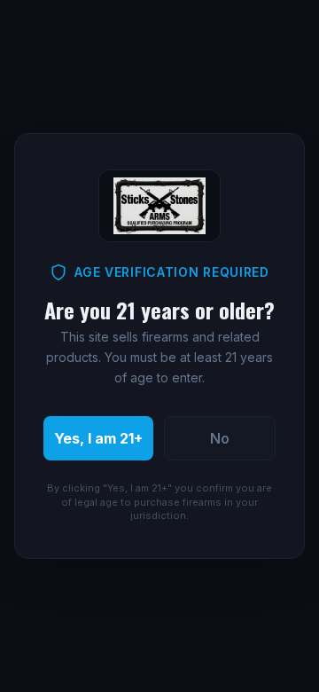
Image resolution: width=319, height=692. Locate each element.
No (220, 438)
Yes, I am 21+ (98, 438)
